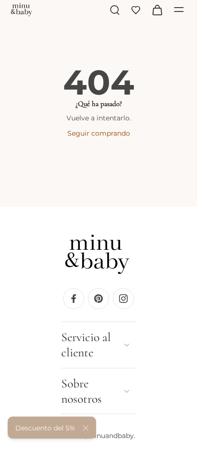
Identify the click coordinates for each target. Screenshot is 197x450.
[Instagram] (123, 298)
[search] (114, 9)
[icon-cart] (156, 9)
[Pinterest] (98, 298)
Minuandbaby (111, 435)
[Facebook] (73, 298)
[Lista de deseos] (135, 9)
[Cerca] (85, 428)
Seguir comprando (98, 133)
